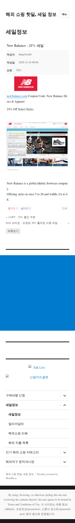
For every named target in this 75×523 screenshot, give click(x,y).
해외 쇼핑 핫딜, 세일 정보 (31, 14)
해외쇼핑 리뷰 (18, 433)
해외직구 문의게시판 (20, 462)
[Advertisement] (37, 293)
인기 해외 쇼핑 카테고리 (22, 452)
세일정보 (12, 405)
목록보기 (13, 231)
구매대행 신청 (15, 395)
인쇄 (64, 208)
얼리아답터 (16, 424)
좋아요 (13, 208)
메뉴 (64, 14)
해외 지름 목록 (18, 443)
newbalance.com (17, 96)
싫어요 (26, 208)
